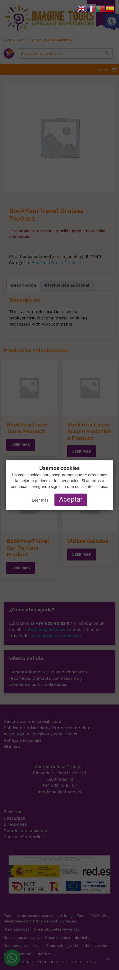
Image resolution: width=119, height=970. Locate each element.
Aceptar (71, 499)
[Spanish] (110, 8)
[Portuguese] (100, 8)
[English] (82, 8)
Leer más (40, 500)
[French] (91, 8)
